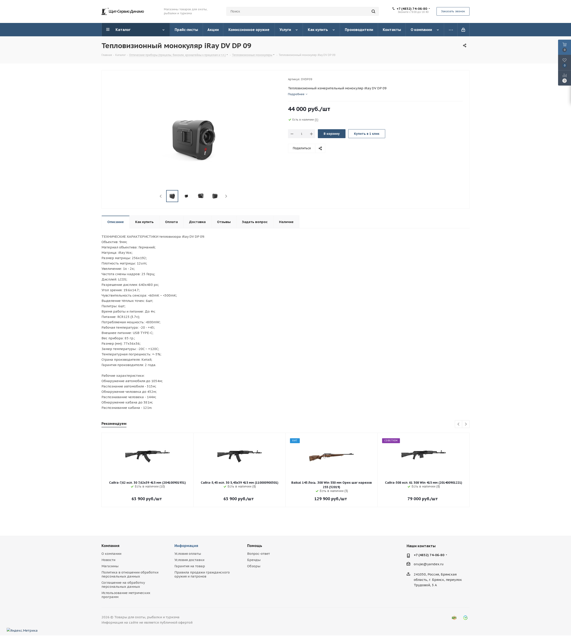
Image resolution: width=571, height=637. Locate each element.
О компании (111, 553)
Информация (186, 545)
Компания (110, 545)
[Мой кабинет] (463, 29)
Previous (161, 196)
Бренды (254, 560)
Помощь (254, 545)
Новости (108, 560)
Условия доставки (189, 560)
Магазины (109, 566)
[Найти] (373, 11)
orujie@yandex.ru (429, 564)
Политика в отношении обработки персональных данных (129, 574)
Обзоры (253, 566)
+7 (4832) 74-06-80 (412, 9)
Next (226, 196)
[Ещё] (451, 29)
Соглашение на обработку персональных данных (123, 584)
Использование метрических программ (125, 595)
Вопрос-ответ (258, 553)
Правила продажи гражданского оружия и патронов (202, 574)
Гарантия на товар (189, 566)
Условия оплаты (187, 553)
